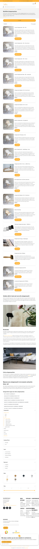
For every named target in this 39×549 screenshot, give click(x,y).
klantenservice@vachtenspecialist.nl (10, 505)
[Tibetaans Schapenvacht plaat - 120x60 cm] (8, 228)
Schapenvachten (6, 412)
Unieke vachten (7, 426)
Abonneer (5, 527)
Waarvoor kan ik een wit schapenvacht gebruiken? (13, 406)
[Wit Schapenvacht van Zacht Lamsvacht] (8, 183)
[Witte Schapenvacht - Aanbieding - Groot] (8, 153)
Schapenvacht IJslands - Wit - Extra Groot (22, 90)
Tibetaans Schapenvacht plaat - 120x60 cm (22, 224)
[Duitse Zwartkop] (8, 213)
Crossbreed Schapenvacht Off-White (21, 281)
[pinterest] (10, 508)
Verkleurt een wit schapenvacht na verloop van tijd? (14, 400)
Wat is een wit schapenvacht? (9, 393)
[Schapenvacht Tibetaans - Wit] (8, 139)
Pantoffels (5, 433)
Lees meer (4, 16)
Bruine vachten (8, 419)
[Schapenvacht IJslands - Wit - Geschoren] (8, 199)
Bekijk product (18, 38)
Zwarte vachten (8, 421)
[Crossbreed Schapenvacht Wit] (8, 271)
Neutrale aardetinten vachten (10, 425)
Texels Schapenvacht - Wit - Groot (21, 58)
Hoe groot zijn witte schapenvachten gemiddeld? (13, 408)
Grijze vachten (8, 422)
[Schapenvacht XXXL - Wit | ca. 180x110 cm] (8, 168)
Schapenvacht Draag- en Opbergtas (21, 238)
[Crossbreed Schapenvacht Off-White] (8, 285)
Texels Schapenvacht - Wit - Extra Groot (22, 43)
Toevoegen (17, 130)
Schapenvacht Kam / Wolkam (20, 253)
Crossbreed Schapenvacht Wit (20, 267)
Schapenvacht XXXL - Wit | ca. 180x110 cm (22, 163)
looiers (29, 375)
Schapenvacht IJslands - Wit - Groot (21, 104)
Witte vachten (8, 418)
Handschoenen (6, 430)
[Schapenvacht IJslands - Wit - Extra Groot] (8, 94)
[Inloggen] (33, 4)
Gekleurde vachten (8, 424)
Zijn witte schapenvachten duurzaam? (11, 404)
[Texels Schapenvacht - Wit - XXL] (8, 31)
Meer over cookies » (5, 543)
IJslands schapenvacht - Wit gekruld (21, 120)
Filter (20, 20)
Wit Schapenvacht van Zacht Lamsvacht (22, 179)
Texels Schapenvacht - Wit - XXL (20, 27)
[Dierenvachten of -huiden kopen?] (5, 3)
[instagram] (7, 508)
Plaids (5, 432)
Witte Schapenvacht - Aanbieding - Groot (22, 149)
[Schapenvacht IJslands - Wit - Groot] (8, 108)
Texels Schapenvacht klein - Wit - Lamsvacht (23, 74)
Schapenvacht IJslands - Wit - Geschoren (22, 195)
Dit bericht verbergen (6, 541)
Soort (6, 414)
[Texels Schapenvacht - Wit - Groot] (8, 62)
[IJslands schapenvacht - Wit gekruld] (8, 124)
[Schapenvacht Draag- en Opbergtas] (8, 242)
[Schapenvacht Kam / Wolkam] (8, 257)
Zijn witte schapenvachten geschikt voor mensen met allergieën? (16, 402)
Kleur (5, 417)
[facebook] (4, 508)
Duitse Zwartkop (18, 209)
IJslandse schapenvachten (8, 335)
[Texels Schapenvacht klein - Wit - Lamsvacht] (8, 78)
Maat (6, 415)
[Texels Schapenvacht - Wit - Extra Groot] (8, 47)
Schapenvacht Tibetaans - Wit (20, 134)
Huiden (5, 428)
